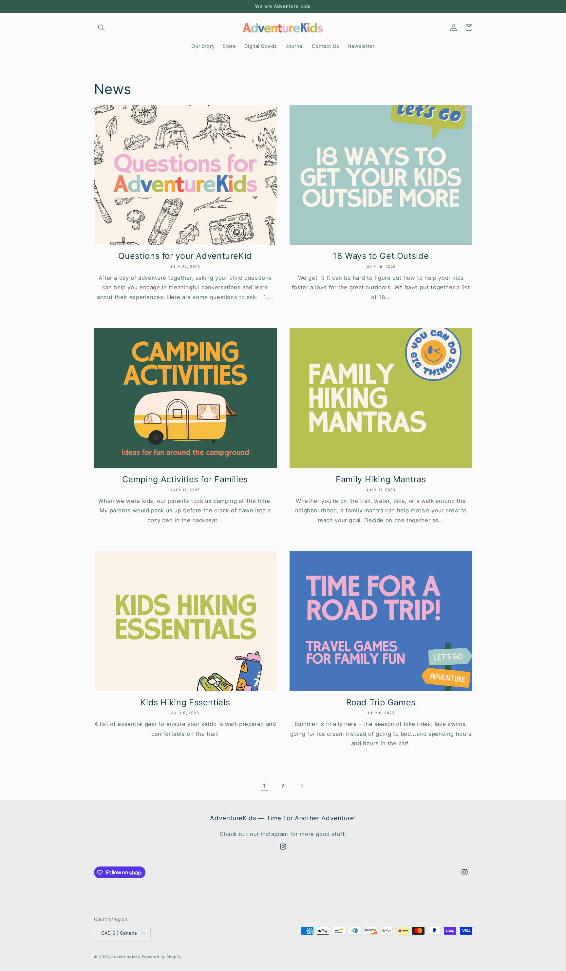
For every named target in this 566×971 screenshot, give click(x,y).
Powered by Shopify (161, 957)
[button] (101, 27)
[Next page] (301, 785)
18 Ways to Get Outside (381, 256)
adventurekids (125, 957)
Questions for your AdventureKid (185, 256)
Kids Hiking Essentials (185, 702)
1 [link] (264, 785)
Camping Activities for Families (185, 479)
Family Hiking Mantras (381, 479)
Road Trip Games (381, 702)
